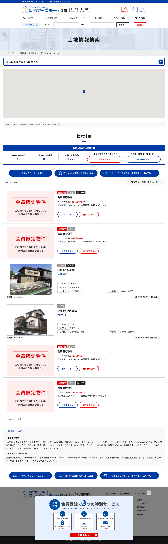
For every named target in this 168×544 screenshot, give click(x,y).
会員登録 (140, 24)
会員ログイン (67, 214)
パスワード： (84, 24)
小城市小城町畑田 (67, 270)
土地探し (31, 17)
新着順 (144, 182)
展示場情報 (140, 17)
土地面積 (155, 182)
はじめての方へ (52, 17)
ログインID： (48, 24)
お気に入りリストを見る (32, 173)
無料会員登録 (89, 214)
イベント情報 (119, 17)
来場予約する (143, 159)
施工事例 (99, 17)
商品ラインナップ (77, 17)
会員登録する (104, 159)
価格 (149, 182)
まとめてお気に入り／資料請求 (145, 297)
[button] (84, 92)
